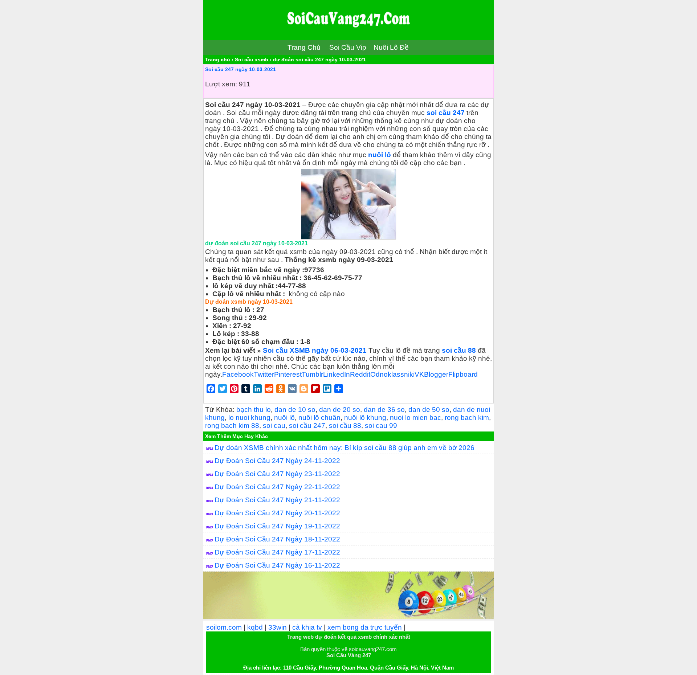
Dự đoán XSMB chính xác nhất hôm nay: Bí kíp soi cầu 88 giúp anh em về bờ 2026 (344, 447)
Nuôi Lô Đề (391, 47)
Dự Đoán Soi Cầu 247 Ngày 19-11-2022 (277, 526)
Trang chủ (217, 59)
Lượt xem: (221, 84)
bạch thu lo (253, 409)
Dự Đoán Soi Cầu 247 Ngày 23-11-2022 (277, 474)
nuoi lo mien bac (415, 417)
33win (277, 627)
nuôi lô (378, 155)
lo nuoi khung (249, 417)
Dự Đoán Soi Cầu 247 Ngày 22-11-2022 (277, 487)
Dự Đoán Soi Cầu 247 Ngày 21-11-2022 (277, 500)
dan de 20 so (339, 409)
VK (419, 374)
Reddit (360, 374)
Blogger (436, 374)
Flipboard (463, 374)
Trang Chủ (304, 47)
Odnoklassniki (392, 374)
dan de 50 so (428, 409)
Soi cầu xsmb (251, 59)
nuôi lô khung (365, 417)
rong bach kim (467, 417)
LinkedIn (336, 374)
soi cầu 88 (345, 425)
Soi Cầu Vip (347, 47)
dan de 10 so (294, 409)
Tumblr (312, 374)
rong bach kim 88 (232, 425)
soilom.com (224, 627)
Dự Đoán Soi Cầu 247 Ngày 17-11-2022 (277, 552)
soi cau (274, 425)
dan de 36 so (384, 409)
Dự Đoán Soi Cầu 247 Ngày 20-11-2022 (277, 513)
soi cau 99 (381, 425)
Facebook (238, 374)
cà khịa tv (307, 627)
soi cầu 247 (446, 112)
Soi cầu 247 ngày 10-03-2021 (240, 69)
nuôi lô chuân (319, 417)
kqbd (255, 627)
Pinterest (288, 374)
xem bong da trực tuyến (364, 627)
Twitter (264, 374)
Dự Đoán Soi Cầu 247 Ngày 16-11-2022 (277, 565)
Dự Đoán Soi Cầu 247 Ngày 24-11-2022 (277, 461)
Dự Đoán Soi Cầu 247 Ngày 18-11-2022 (277, 539)
